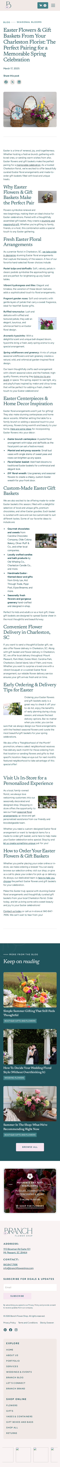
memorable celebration (28, 165)
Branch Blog (15, 1377)
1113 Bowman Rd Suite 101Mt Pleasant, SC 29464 (16, 1251)
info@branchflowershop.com (18, 1268)
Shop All (12, 1427)
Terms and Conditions (28, 1322)
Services (12, 1366)
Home (9, 1349)
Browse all (30, 1147)
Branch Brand (15, 1388)
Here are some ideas (20, 428)
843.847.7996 (10, 1264)
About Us (12, 1355)
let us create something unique (19, 843)
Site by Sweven (47, 1322)
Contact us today (12, 911)
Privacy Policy (9, 1322)
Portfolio (13, 1361)
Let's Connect (15, 1383)
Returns (11, 1433)
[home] (7, 5)
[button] (53, 5)
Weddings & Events (19, 1372)
